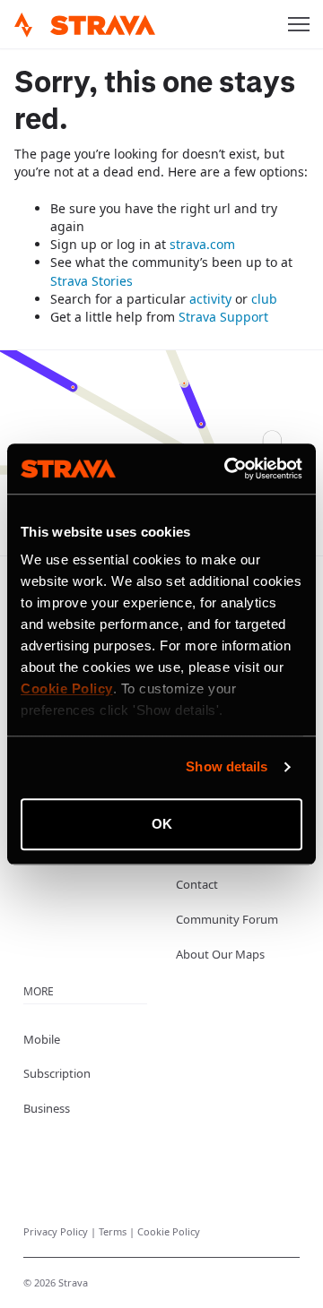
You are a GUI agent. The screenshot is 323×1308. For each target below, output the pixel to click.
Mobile (41, 1039)
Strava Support (223, 316)
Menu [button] (299, 24)
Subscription (57, 1073)
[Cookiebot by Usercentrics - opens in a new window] (227, 468)
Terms (114, 1231)
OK (162, 823)
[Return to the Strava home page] (23, 25)
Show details (226, 766)
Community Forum (227, 919)
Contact (197, 884)
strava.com (202, 244)
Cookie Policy (168, 1231)
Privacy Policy (57, 1231)
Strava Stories (91, 280)
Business (46, 1108)
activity (210, 298)
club (264, 298)
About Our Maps (220, 954)
